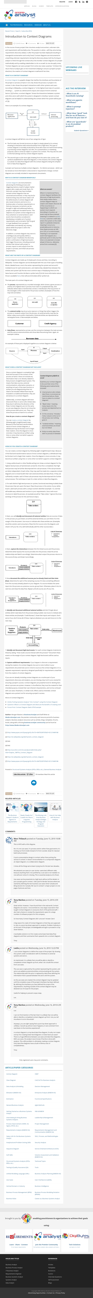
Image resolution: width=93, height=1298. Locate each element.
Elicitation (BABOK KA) (13, 1093)
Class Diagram (11, 1080)
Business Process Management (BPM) (19, 1192)
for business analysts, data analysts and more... (47, 1247)
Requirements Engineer (13, 1274)
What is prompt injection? (73, 107)
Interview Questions (62, 6)
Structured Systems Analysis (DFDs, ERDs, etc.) (27, 769)
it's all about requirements (18, 1247)
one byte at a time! (74, 1247)
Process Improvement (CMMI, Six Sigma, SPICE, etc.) (17, 1125)
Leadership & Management (44, 1118)
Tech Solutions (74, 1245)
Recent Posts (9, 31)
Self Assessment (53, 1280)
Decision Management (42, 1086)
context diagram (12, 80)
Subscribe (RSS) (27, 31)
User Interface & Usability (43, 1180)
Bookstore (51, 1271)
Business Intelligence (42, 1186)
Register (62, 2)
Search (18, 31)
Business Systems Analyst (14, 1277)
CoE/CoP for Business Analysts (45, 1080)
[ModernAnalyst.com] (47, 1236)
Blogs (34, 6)
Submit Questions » (81, 130)
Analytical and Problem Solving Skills (18, 1142)
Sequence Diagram (12, 1149)
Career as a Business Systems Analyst (47, 1199)
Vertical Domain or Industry (15, 1186)
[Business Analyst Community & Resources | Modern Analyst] (20, 14)
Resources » (28, 25)
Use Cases (9, 1180)
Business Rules (11, 1199)
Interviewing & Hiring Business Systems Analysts (16, 1119)
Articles (27, 6)
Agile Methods (39, 1105)
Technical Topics (40, 1161)
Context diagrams (12, 183)
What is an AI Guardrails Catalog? (75, 94)
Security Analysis (40, 1142)
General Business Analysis (52, 769)
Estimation (10, 1099)
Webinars (38, 25)
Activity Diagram (11, 1074)
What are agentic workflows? (74, 101)
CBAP (36, 1074)
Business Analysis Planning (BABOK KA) (48, 1174)
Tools (36, 1167)
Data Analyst (10, 1283)
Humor (41, 6)
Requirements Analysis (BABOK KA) (18, 1130)
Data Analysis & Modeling (14, 1086)
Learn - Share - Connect (18, 1245)
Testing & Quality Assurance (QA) (17, 1167)
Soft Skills (9, 1155)
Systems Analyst (11, 1280)
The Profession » (16, 25)
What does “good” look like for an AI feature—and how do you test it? (76, 115)
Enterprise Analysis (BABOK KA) (45, 1093)
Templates (49, 6)
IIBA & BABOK (39, 1111)
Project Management (42, 1124)
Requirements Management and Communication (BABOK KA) (46, 1131)
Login (71, 2)
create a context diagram (20, 420)
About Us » (47, 25)
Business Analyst (11, 1265)
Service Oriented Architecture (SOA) (47, 1149)
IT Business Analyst (12, 1271)
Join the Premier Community (46, 1245)
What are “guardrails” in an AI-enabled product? (76, 124)
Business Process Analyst (14, 1268)
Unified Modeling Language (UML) (17, 1174)
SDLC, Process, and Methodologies (46, 1136)
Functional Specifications (43, 1099)
